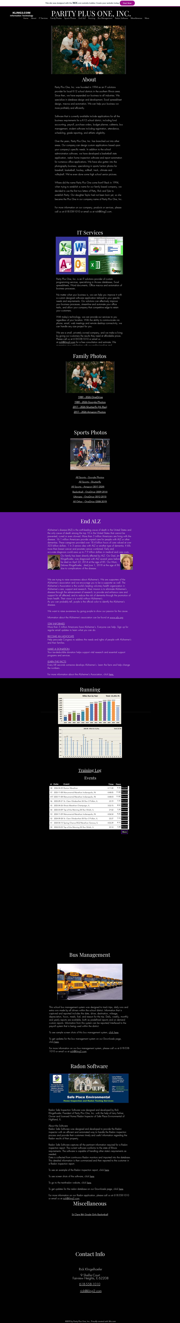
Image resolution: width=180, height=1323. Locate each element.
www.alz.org (116, 617)
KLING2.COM (21, 12)
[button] (88, 50)
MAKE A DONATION (58, 649)
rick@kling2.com (103, 211)
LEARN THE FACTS (57, 661)
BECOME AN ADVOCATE (61, 636)
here (56, 1041)
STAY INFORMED (56, 623)
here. (111, 674)
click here (113, 1032)
